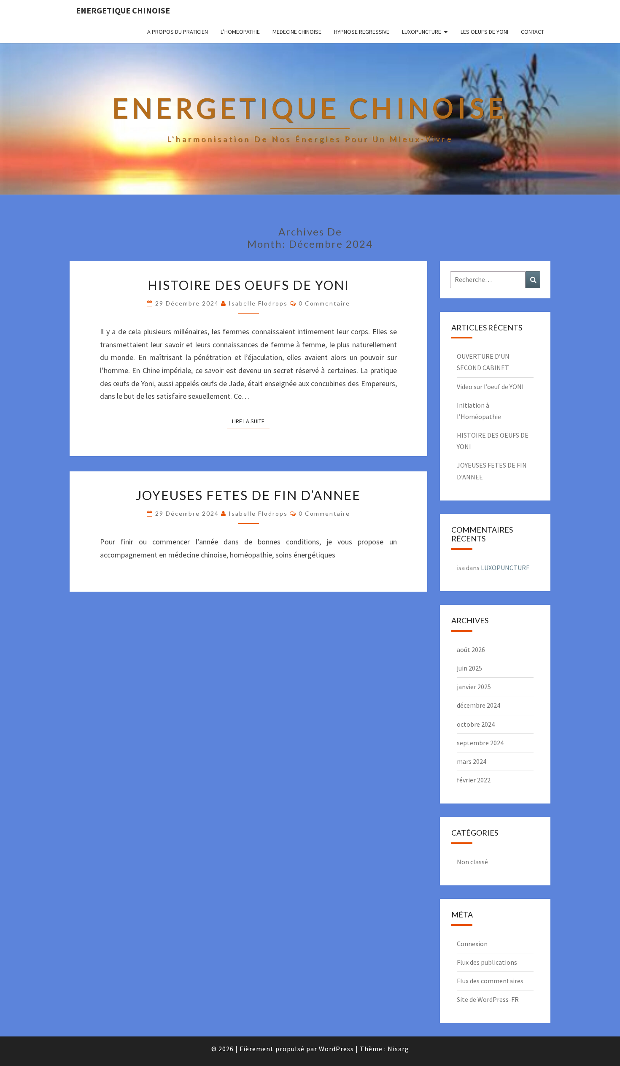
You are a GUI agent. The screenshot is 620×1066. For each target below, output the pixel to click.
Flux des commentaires (490, 981)
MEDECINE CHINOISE (296, 31)
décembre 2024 (478, 705)
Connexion (472, 943)
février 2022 (474, 780)
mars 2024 (471, 761)
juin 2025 (469, 668)
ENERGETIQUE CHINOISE (123, 10)
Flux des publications (487, 962)
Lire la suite (251, 421)
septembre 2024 (480, 743)
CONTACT (532, 31)
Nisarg (398, 1048)
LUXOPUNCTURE (421, 31)
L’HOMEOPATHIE (240, 31)
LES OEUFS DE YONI (484, 31)
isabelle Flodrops (258, 303)
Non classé (472, 862)
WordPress (336, 1048)
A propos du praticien (177, 31)
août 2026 (471, 649)
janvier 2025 (474, 686)
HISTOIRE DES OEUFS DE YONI (248, 284)
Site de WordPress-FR (488, 999)
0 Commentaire (324, 303)
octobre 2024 (476, 724)
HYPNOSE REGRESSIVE (361, 31)
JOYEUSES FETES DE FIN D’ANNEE (248, 495)
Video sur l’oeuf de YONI (490, 386)
